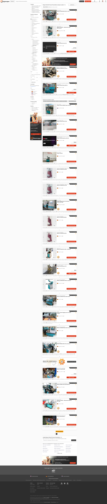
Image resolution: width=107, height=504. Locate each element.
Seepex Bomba (68, 446)
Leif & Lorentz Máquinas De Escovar (59, 450)
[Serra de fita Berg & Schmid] (49, 157)
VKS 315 (34, 48)
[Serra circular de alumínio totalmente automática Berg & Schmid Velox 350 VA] (49, 88)
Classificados (34, 102)
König (33, 28)
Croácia (34, 92)
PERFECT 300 (35, 67)
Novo (32, 98)
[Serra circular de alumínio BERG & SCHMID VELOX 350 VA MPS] (49, 300)
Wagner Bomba (68, 451)
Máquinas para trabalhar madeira (35, 8)
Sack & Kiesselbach (35, 21)
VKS (33, 46)
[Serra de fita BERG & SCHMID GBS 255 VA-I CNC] (49, 15)
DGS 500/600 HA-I (35, 64)
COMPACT (33, 59)
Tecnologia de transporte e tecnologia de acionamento (36, 12)
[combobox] (36, 89)
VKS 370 (34, 47)
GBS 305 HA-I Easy (35, 44)
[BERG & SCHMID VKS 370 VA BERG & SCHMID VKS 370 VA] (49, 72)
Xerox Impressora (48, 480)
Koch (33, 32)
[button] (105, 1)
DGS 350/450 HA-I (35, 63)
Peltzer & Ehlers (34, 24)
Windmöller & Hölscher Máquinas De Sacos (39, 480)
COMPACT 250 (35, 60)
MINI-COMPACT (34, 65)
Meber (33, 34)
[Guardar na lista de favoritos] (75, 11)
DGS (33, 62)
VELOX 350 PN (35, 55)
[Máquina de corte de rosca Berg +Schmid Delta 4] (49, 420)
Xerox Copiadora (79, 480)
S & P (33, 22)
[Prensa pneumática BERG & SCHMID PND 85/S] (49, 221)
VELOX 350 (34, 54)
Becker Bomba (45, 448)
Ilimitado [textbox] (33, 89)
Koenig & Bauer (34, 27)
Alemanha (35, 91)
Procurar (82, 1)
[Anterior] (43, 15)
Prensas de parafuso (29, 480)
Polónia (34, 94)
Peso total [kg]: (33, 79)
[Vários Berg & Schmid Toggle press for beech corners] (49, 316)
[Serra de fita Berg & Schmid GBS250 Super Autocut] (49, 109)
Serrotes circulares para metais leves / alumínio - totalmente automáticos (55, 101)
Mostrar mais (60, 453)
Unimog (74, 480)
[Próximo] (55, 15)
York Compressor (55, 480)
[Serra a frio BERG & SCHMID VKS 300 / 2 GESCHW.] (49, 253)
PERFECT (33, 66)
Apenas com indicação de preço (35, 74)
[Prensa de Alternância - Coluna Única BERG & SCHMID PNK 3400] (49, 173)
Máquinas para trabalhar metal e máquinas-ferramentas (36, 6)
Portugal (33, 86)
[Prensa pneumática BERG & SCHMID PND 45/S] (49, 237)
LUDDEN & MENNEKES (35, 33)
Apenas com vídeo (35, 108)
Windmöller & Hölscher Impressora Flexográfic (65, 480)
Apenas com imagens (35, 107)
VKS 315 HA (35, 50)
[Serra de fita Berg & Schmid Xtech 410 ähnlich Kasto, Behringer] (49, 205)
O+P (33, 26)
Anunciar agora (72, 64)
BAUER (33, 25)
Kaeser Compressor (57, 448)
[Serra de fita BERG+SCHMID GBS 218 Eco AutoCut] (49, 347)
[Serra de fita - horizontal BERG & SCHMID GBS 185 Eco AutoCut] (49, 284)
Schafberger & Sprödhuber (36, 23)
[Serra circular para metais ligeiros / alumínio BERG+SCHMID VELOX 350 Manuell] (49, 388)
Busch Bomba (45, 451)
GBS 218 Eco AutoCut (36, 40)
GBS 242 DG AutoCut (36, 43)
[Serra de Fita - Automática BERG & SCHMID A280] (49, 373)
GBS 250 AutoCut (35, 41)
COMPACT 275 (35, 61)
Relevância (72, 4)
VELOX (33, 53)
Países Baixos (35, 93)
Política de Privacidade (47, 502)
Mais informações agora (72, 361)
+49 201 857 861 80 (35, 476)
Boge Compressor (45, 450)
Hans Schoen (34, 20)
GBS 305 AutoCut (35, 42)
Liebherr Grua (56, 451)
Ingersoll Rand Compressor (58, 446)
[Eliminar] (78, 1)
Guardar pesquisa (60, 431)
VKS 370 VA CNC (35, 49)
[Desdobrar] (59, 24)
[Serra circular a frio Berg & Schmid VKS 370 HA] (49, 125)
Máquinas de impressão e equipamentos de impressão (36, 10)
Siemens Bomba (68, 448)
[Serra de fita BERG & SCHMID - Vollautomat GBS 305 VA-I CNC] (49, 404)
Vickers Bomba (68, 450)
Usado (32, 99)
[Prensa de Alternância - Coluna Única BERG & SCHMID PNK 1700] (49, 189)
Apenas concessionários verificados (35, 110)
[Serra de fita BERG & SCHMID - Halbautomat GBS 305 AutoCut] (49, 31)
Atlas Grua (44, 446)
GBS (33, 39)
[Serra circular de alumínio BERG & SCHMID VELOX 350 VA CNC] (49, 331)
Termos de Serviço (53, 502)
